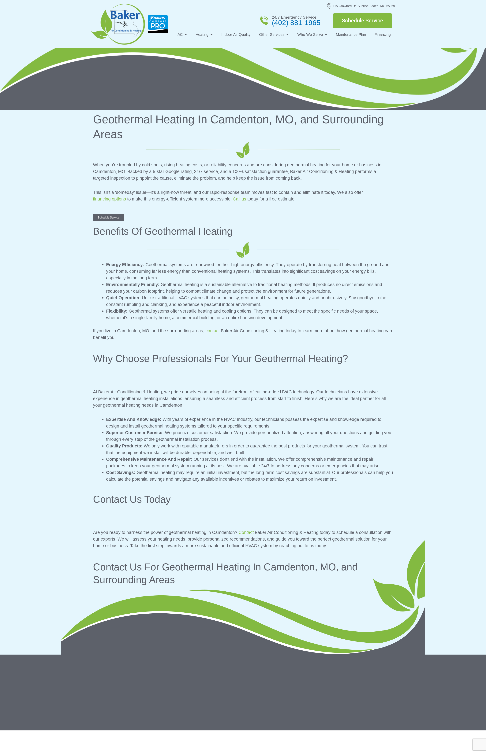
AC (180, 34)
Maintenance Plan (351, 34)
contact (212, 330)
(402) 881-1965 (296, 23)
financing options (109, 199)
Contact (246, 532)
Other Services (271, 34)
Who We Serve (310, 34)
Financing (383, 34)
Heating (202, 34)
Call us (239, 199)
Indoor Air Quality (236, 34)
